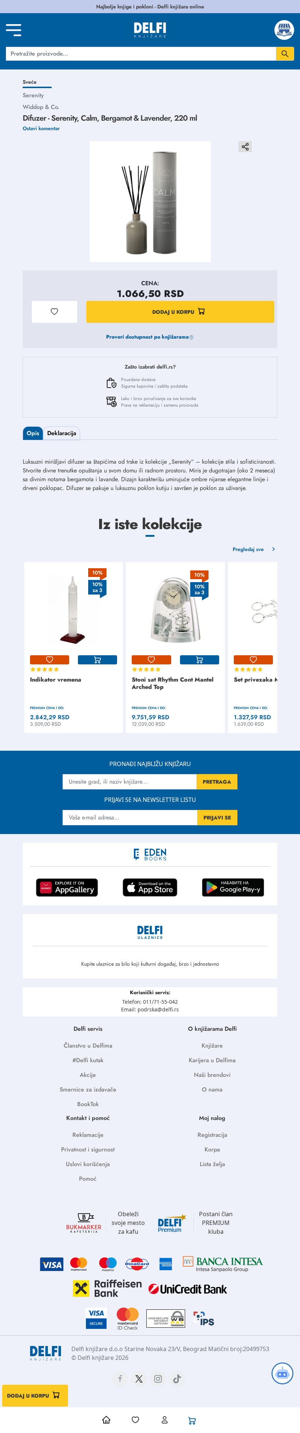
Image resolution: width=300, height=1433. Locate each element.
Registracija (212, 1135)
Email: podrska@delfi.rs (150, 1009)
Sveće (30, 82)
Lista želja (212, 1164)
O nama (212, 1089)
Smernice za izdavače (88, 1089)
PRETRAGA (217, 781)
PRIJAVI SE (217, 817)
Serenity (33, 95)
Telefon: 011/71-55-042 (150, 1001)
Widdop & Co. (41, 107)
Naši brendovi (212, 1075)
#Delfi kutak (88, 1060)
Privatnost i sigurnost (88, 1149)
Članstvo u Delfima (88, 1045)
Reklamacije (88, 1135)
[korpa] (97, 660)
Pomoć (88, 1178)
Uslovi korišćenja (88, 1164)
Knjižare (212, 1045)
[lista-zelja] (49, 660)
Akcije (88, 1075)
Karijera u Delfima (212, 1060)
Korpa (212, 1149)
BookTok (88, 1104)
